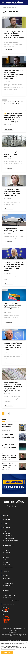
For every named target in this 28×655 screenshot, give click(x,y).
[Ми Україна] (14, 2)
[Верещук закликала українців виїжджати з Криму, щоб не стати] (14, 180)
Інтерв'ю (6, 571)
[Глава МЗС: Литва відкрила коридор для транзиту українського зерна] (14, 295)
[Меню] (3, 2)
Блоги (5, 523)
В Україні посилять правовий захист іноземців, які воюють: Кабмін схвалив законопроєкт (9, 428)
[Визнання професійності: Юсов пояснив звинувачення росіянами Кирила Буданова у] (14, 61)
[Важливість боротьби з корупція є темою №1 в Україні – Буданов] (22, 466)
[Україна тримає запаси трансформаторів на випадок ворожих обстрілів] (14, 141)
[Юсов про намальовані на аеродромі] (14, 22)
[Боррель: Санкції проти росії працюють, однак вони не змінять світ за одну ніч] (14, 334)
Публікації (6, 519)
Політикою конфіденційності (8, 648)
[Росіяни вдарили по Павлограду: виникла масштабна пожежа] (22, 437)
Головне (5, 56)
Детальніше (8, 49)
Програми (6, 527)
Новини (5, 17)
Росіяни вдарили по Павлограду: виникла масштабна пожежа (8, 436)
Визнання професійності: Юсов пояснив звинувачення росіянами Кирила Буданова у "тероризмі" (13, 75)
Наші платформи (9, 604)
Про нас (5, 575)
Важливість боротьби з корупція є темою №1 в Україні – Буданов (9, 465)
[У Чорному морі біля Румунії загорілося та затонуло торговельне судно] (22, 446)
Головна (4, 7)
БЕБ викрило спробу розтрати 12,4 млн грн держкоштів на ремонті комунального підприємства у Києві (13, 387)
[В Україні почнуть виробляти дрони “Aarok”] (14, 220)
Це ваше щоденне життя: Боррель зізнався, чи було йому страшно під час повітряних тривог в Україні (14, 266)
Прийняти (7, 652)
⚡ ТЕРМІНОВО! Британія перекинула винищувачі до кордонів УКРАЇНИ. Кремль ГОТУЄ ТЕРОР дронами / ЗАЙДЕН (13, 118)
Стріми (5, 100)
